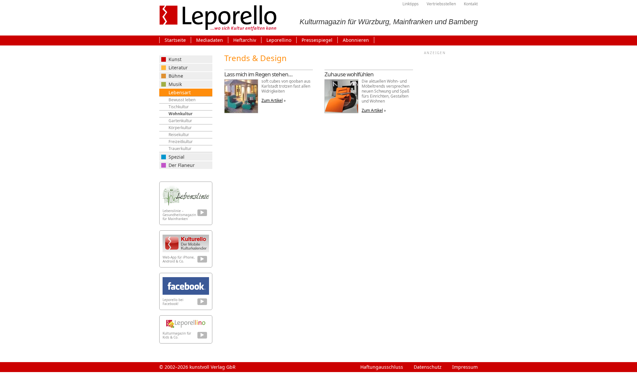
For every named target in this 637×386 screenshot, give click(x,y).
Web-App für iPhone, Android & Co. (179, 259)
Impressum (465, 367)
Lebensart (180, 92)
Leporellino (278, 40)
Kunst (175, 59)
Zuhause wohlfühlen (349, 74)
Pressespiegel (317, 40)
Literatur (178, 67)
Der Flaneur (182, 165)
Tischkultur (179, 107)
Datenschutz (428, 367)
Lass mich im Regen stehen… (258, 74)
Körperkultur (180, 127)
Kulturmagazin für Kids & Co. (177, 335)
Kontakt (471, 4)
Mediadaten (209, 40)
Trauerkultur (180, 148)
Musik (175, 84)
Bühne (176, 76)
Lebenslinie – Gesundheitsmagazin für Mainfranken (179, 215)
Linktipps (410, 4)
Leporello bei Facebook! (173, 302)
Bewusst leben (182, 100)
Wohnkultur (180, 113)
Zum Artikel (272, 100)
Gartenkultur (180, 120)
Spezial (176, 157)
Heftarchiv (244, 40)
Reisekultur (179, 134)
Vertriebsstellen (441, 4)
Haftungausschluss (381, 367)
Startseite (175, 40)
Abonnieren (356, 40)
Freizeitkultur (181, 141)
